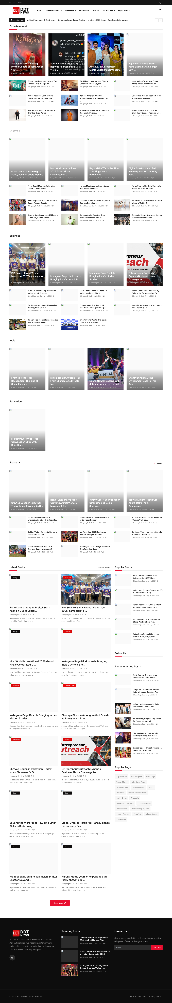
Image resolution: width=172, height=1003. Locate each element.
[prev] (157, 20)
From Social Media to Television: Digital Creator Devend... (41, 187)
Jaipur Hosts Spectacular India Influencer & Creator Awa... (146, 705)
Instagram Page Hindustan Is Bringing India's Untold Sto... (65, 278)
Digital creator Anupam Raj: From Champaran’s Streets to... (65, 380)
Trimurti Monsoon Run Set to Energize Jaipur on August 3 (40, 547)
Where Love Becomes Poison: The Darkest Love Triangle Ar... (42, 82)
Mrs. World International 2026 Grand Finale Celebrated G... (63, 171)
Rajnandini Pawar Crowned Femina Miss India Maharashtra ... (147, 216)
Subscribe (156, 947)
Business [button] (83, 10)
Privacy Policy (155, 996)
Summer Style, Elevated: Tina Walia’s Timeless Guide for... (92, 216)
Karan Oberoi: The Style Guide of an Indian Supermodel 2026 (147, 187)
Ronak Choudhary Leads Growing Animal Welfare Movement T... (63, 502)
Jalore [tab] (159, 463)
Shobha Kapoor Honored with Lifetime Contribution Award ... (146, 734)
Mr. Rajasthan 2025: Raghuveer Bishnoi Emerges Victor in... (93, 533)
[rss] (12, 958)
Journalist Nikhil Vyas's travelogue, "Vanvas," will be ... (147, 518)
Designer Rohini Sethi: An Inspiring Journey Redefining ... (95, 201)
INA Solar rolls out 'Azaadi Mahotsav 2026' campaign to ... (27, 276)
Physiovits (135, 798)
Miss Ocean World (138, 782)
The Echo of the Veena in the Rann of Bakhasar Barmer (94, 518)
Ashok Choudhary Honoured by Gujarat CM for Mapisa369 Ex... (145, 292)
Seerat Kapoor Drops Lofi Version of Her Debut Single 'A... (147, 749)
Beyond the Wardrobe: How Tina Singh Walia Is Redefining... (104, 171)
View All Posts (103, 568)
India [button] (95, 10)
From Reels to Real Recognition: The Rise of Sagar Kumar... (24, 380)
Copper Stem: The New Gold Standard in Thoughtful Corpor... (94, 306)
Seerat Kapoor (136, 776)
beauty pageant (138, 787)
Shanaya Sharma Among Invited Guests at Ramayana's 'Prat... (27, 66)
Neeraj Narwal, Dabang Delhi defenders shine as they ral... (105, 382)
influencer (120, 793)
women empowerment (125, 803)
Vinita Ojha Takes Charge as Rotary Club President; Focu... (95, 547)
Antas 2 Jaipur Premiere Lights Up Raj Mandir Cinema (105, 68)
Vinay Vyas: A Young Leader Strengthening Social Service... (104, 502)
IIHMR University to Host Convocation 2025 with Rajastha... (24, 441)
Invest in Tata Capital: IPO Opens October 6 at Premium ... (93, 321)
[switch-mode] (161, 3)
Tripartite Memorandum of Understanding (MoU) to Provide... (42, 518)
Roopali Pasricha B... (57, 178)
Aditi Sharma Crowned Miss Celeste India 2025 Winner (145, 576)
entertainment (121, 808)
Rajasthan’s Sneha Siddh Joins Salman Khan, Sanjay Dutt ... (142, 66)
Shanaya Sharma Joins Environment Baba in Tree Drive (142, 380)
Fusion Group (121, 798)
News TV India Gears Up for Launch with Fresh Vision (147, 306)
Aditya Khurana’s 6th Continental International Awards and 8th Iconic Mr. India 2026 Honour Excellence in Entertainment (79, 20)
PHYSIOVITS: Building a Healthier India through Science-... (42, 292)
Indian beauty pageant (140, 808)
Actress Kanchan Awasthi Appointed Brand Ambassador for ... (94, 98)
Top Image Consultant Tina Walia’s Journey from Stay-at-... (42, 306)
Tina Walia (137, 814)
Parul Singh (150, 776)
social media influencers (137, 793)
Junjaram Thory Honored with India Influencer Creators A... (147, 533)
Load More (58, 903)
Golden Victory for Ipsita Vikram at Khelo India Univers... (42, 533)
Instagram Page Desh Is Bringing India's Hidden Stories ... (102, 276)
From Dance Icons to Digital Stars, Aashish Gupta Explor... (27, 173)
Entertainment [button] (53, 10)
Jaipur (151, 787)
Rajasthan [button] (123, 10)
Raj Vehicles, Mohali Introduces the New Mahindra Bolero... (43, 321)
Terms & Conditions (137, 996)
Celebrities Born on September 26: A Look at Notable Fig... (146, 97)
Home (40, 10)
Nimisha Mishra (122, 787)
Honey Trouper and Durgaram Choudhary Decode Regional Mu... (146, 111)
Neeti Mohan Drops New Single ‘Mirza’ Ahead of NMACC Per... (145, 82)
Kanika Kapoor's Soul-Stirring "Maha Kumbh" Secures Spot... (41, 97)
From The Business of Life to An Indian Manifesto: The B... (93, 292)
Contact (12, 2)
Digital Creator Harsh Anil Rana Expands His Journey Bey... (142, 171)
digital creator (121, 776)
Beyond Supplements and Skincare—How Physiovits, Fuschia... (43, 216)
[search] (160, 10)
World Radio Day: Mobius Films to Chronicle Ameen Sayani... (94, 82)
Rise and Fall (121, 819)
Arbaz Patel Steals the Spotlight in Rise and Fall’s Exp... (94, 111)
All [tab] (155, 463)
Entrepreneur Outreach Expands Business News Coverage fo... (141, 276)
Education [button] (108, 10)
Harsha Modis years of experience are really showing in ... (94, 187)
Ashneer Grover (151, 814)
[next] (161, 20)
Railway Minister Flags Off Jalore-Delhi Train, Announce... (142, 502)
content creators (144, 803)
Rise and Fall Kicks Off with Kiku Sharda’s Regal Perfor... (41, 111)
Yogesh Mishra (121, 782)
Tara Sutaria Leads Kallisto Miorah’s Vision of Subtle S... (147, 201)
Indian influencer (122, 814)
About (20, 2)
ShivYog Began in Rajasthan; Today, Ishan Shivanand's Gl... (27, 504)
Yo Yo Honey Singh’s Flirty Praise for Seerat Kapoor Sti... (147, 720)
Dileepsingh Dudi (17, 73)
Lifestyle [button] (69, 10)
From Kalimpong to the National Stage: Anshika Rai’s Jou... (146, 620)
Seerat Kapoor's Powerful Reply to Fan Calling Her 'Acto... (64, 66)
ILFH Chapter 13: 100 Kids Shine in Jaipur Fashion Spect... (42, 201)
